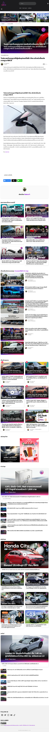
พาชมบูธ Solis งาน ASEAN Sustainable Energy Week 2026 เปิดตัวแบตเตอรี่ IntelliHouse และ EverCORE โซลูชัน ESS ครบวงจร (11, 626)
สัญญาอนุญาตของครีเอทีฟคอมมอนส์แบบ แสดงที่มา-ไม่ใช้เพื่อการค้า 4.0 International (19, 725)
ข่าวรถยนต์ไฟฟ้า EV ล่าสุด (13, 217)
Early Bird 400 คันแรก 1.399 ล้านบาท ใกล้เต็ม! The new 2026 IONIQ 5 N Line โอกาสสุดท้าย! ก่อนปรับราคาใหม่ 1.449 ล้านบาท (36, 344)
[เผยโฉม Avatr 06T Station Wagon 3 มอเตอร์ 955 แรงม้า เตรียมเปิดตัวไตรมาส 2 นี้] (36, 392)
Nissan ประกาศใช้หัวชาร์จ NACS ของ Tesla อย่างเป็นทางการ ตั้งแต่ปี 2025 (35, 219)
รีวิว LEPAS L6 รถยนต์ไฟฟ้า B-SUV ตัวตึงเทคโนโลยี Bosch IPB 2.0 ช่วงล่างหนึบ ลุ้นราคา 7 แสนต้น (11, 607)
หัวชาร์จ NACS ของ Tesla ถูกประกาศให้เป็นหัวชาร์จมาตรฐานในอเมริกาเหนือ (12, 261)
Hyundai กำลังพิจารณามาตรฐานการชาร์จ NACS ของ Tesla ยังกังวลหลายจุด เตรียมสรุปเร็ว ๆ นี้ (12, 241)
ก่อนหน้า (0, 18)
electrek (7, 152)
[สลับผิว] (47, 4)
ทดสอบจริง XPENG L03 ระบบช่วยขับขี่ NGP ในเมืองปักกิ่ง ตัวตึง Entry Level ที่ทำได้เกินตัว (36, 625)
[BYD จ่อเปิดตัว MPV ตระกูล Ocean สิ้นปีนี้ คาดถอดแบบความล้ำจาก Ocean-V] (12, 293)
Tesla (7, 217)
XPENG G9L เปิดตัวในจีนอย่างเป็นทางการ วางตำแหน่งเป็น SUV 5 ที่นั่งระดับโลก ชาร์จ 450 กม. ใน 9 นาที (27, 697)
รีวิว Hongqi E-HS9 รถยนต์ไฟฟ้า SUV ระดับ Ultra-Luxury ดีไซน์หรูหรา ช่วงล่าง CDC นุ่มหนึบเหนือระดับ (36, 587)
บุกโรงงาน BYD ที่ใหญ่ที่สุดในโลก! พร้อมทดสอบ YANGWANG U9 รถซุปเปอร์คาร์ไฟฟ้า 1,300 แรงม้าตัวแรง (12, 402)
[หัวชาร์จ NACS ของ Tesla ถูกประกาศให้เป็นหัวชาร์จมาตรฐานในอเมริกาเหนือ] (12, 253)
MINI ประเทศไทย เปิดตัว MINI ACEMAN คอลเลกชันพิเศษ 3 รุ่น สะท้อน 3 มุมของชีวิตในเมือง (36, 330)
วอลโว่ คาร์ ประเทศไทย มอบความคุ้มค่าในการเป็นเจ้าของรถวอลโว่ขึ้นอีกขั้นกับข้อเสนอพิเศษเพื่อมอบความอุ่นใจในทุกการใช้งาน (36, 316)
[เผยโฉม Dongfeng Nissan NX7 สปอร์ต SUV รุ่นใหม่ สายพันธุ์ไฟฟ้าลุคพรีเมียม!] (3, 677)
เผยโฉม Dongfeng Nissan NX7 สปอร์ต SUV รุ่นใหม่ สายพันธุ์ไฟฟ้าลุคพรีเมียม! (23, 675)
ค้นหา (20, 3)
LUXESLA (29, 8)
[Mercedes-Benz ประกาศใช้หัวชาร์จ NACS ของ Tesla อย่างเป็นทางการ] (36, 231)
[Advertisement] (24, 81)
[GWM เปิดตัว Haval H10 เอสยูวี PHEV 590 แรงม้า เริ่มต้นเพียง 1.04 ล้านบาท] (3, 688)
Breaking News (29, 236)
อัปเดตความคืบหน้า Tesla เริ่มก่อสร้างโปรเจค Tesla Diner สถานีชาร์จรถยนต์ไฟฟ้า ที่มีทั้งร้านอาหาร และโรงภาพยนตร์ (36, 262)
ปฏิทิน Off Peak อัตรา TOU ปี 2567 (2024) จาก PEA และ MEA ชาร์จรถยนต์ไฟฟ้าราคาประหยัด (36, 426)
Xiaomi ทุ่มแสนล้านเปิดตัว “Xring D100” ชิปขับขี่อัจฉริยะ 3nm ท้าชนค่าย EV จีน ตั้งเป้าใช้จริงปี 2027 (27, 513)
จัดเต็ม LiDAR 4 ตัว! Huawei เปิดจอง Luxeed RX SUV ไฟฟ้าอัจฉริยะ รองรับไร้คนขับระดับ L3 (20, 663)
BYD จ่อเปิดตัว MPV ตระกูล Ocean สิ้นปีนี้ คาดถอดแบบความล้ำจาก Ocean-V (36, 287)
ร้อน (2, 362)
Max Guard (24, 8)
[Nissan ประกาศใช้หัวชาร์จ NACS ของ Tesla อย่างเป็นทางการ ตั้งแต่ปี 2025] (36, 210)
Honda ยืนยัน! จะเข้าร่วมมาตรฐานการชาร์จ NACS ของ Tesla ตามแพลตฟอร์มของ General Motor (12, 220)
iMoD (20, 8)
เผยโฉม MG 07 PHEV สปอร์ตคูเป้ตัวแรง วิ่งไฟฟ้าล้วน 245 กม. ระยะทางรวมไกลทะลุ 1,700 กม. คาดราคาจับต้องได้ (12, 378)
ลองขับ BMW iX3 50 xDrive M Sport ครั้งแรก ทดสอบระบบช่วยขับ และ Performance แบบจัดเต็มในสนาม (26, 20)
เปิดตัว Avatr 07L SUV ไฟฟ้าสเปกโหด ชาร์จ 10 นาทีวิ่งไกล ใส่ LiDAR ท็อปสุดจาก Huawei (25, 669)
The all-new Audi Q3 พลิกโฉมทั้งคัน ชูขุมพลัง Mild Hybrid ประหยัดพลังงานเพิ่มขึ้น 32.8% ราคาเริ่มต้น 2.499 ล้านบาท (12, 426)
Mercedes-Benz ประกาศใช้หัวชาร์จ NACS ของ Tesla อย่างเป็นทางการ (35, 240)
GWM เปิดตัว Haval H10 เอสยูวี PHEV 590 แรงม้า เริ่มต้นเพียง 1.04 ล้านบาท (22, 686)
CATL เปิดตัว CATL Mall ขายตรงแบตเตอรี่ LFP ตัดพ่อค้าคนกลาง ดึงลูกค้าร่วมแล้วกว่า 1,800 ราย (21, 496)
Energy (3, 217)
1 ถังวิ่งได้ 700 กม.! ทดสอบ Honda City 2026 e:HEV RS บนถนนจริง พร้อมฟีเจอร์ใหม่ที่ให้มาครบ (21, 569)
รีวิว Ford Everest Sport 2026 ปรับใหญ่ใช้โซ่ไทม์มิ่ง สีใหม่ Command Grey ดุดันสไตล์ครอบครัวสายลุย (37, 607)
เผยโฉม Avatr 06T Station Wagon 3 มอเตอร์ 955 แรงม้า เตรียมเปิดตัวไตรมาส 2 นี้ (36, 402)
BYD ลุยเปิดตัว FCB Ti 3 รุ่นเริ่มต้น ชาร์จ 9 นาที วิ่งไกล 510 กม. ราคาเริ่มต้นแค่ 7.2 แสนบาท (36, 378)
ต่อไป (48, 18)
